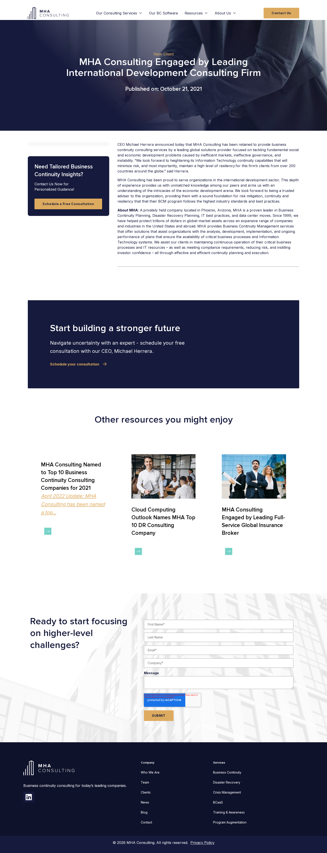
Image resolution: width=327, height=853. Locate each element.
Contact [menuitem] (146, 822)
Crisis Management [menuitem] (227, 792)
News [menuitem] (145, 802)
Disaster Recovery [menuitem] (226, 782)
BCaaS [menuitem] (218, 802)
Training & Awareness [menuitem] (229, 812)
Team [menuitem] (145, 782)
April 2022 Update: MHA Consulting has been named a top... (73, 504)
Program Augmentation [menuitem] (229, 822)
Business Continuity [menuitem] (227, 772)
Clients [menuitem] (146, 792)
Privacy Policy (202, 842)
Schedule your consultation (74, 364)
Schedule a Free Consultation (68, 203)
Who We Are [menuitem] (150, 772)
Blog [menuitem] (144, 812)
